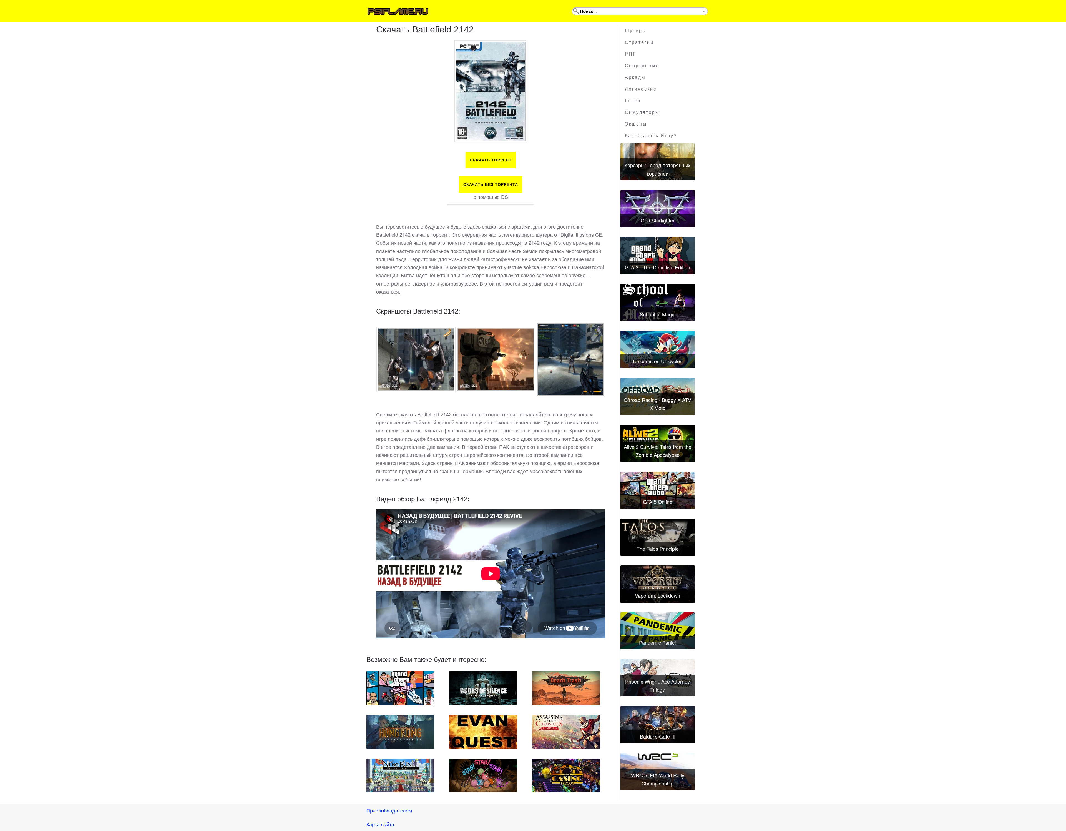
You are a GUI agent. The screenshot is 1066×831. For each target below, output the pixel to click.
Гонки (633, 100)
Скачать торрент (491, 160)
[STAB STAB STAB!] (483, 775)
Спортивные (642, 65)
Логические (641, 89)
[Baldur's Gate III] (657, 724)
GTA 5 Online (657, 501)
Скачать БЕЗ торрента (490, 184)
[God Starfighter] (657, 208)
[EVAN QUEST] (483, 732)
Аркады (635, 77)
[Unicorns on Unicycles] (657, 349)
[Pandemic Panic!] (657, 631)
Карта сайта (380, 824)
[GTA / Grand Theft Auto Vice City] (400, 688)
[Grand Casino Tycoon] (566, 775)
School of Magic (657, 314)
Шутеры (636, 30)
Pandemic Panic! (657, 642)
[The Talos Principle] (657, 537)
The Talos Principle (658, 548)
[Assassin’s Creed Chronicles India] (566, 732)
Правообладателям (389, 810)
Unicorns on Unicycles (657, 361)
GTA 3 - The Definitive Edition (657, 267)
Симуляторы (642, 112)
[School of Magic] (657, 302)
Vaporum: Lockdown (657, 595)
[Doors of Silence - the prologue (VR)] (483, 688)
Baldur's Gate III (657, 736)
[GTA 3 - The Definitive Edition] (657, 255)
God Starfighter (658, 220)
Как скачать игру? (651, 135)
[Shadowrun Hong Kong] (400, 732)
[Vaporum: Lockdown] (657, 584)
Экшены (636, 124)
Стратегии (639, 42)
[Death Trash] (566, 688)
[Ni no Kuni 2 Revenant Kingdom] (400, 775)
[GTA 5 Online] (657, 490)
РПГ (630, 54)
